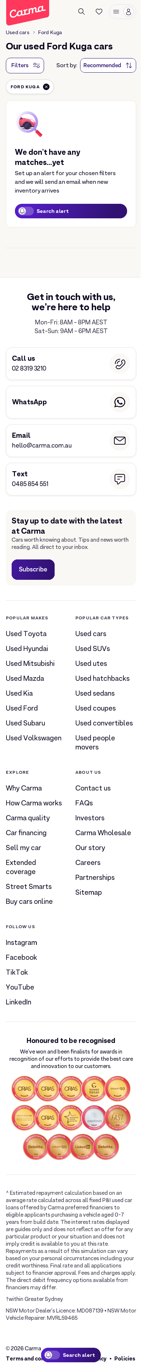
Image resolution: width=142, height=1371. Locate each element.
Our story (90, 848)
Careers (87, 862)
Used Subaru (25, 723)
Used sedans (95, 693)
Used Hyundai (27, 648)
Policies (124, 1358)
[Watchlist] (99, 11)
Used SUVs (92, 648)
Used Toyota (26, 634)
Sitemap (88, 892)
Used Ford (22, 708)
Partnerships (95, 877)
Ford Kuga (50, 32)
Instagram (21, 942)
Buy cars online (29, 901)
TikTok (17, 972)
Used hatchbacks (102, 678)
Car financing (26, 833)
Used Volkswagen (34, 738)
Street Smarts (29, 886)
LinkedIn (18, 1002)
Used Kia (19, 693)
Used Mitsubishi (30, 663)
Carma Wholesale (103, 833)
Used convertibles (104, 723)
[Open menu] (122, 11)
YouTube (20, 987)
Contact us (93, 788)
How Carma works (34, 803)
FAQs (84, 803)
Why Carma (24, 788)
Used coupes (95, 708)
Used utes (91, 663)
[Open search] (81, 11)
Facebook (21, 957)
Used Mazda (25, 678)
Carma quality (28, 818)
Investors (89, 818)
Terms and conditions (34, 1358)
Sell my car (23, 848)
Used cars (17, 32)
